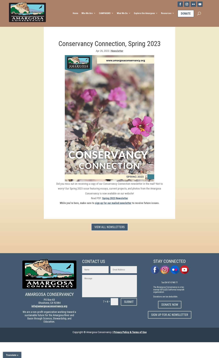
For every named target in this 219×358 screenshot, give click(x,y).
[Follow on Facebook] (180, 4)
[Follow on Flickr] (193, 4)
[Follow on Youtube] (200, 4)
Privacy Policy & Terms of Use (130, 332)
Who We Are (87, 13)
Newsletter (117, 50)
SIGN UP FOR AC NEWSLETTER (169, 315)
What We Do (122, 13)
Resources (166, 13)
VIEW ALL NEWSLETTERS (109, 227)
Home (75, 13)
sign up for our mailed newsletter (113, 203)
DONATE (186, 13)
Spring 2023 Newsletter (115, 198)
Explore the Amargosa (144, 13)
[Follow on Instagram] (187, 4)
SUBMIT (129, 302)
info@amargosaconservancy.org (49, 306)
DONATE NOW (169, 304)
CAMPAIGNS (105, 13)
